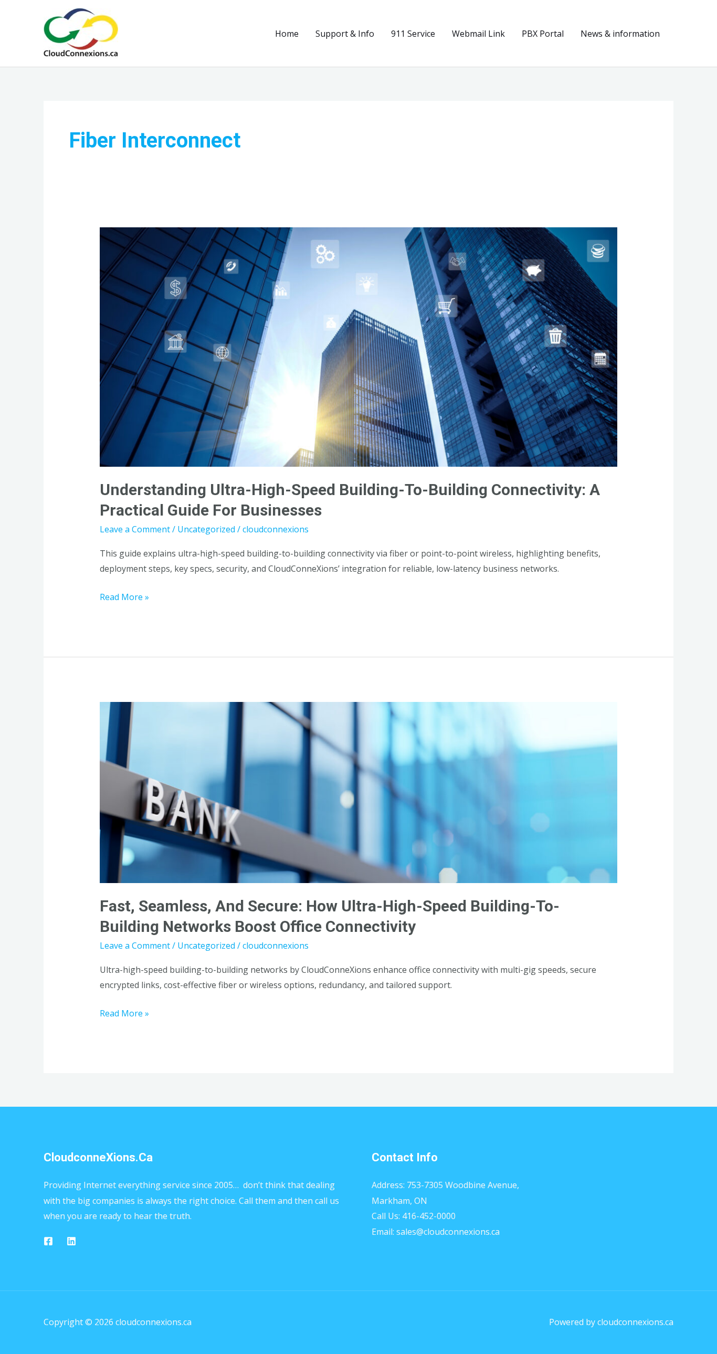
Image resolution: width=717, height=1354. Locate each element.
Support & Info (344, 33)
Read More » (124, 596)
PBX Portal (543, 33)
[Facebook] (48, 1241)
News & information (620, 33)
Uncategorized (206, 529)
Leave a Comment (135, 529)
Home (287, 33)
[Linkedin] (71, 1241)
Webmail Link (478, 33)
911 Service (413, 33)
